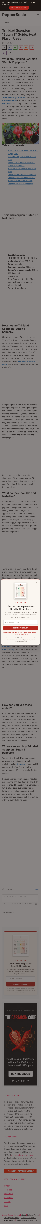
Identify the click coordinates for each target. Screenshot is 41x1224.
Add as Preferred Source (19, 8)
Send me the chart (20, 628)
